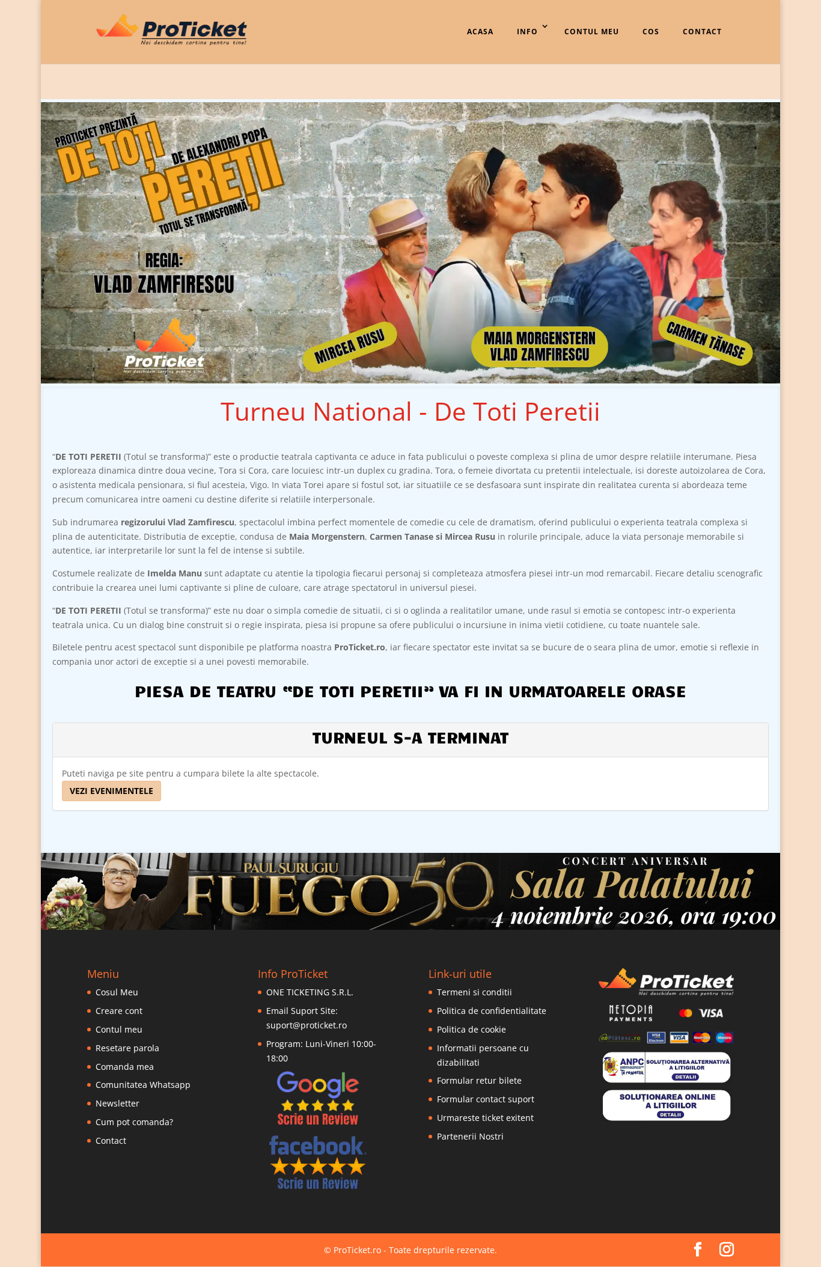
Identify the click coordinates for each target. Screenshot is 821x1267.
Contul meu (119, 1029)
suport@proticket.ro (306, 1025)
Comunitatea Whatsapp (143, 1084)
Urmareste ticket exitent (485, 1117)
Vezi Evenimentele (111, 790)
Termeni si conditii (474, 992)
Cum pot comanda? (134, 1122)
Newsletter (117, 1103)
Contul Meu (591, 31)
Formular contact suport (485, 1099)
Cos (650, 31)
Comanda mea (125, 1066)
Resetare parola (127, 1048)
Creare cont (119, 1010)
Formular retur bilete (479, 1080)
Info (527, 31)
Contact (702, 31)
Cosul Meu (117, 992)
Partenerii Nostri (470, 1136)
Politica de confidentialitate (491, 1010)
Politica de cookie (471, 1029)
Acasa (480, 31)
